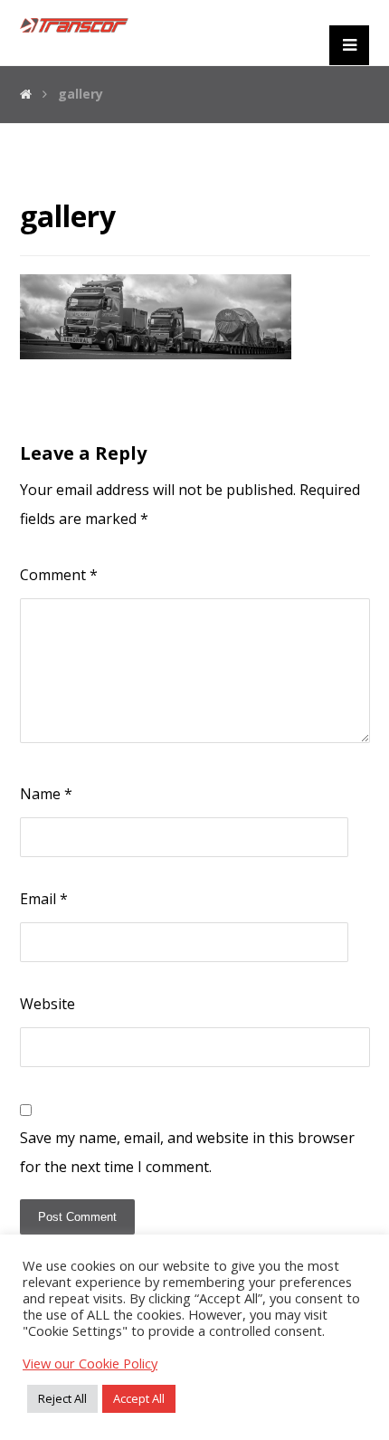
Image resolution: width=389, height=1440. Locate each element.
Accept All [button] (139, 1398)
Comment (59, 575)
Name (46, 794)
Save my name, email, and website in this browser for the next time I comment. (187, 1152)
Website (47, 1004)
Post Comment (77, 1217)
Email (44, 899)
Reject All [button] (62, 1398)
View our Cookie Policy (90, 1363)
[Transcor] (74, 25)
